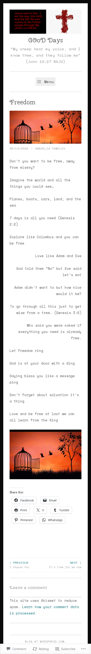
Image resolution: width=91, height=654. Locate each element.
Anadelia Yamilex (50, 148)
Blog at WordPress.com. (45, 641)
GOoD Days (45, 40)
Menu (48, 81)
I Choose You (19, 564)
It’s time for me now (65, 564)
